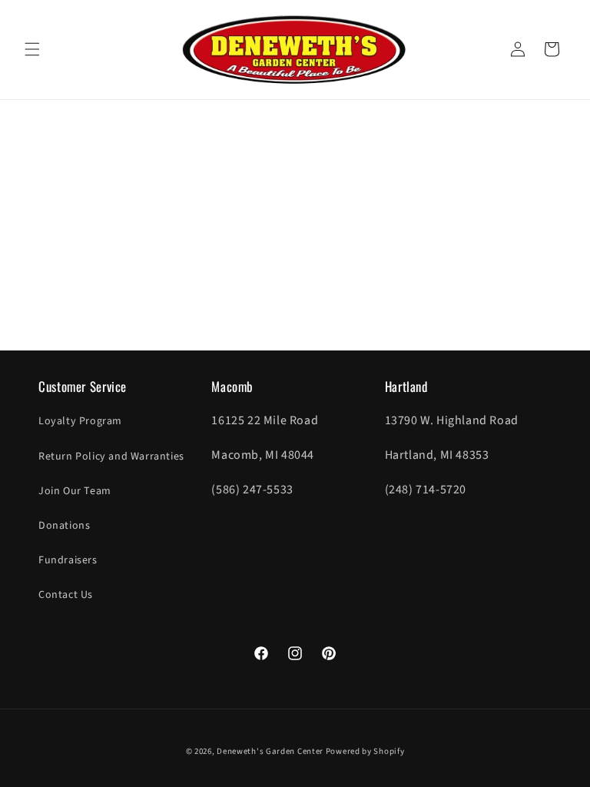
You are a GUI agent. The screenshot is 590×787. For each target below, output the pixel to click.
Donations (64, 525)
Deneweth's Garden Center (270, 751)
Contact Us (65, 595)
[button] (32, 49)
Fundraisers (68, 560)
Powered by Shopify (365, 751)
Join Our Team (74, 491)
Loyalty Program (80, 421)
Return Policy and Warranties (111, 456)
